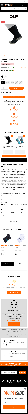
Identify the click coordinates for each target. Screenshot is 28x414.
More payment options (6, 92)
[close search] (26, 8)
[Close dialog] (25, 389)
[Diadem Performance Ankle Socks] (7, 238)
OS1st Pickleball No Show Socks (20, 147)
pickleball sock (12, 199)
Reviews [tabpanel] (7, 264)
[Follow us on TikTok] (17, 381)
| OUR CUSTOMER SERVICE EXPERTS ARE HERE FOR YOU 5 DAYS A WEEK (13, 364)
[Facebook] (3, 381)
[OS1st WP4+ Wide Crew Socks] (8, 140)
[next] (24, 1)
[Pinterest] (10, 381)
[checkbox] (12, 136)
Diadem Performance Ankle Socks (7, 249)
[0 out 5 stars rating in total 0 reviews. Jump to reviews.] (24, 67)
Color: (3, 74)
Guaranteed (8, 70)
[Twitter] (21, 381)
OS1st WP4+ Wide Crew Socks (8, 147)
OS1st (3, 55)
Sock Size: (3, 79)
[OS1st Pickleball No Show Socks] (19, 140)
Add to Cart (16, 88)
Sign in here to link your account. (14, 320)
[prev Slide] (1, 364)
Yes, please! (14, 407)
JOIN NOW (13, 323)
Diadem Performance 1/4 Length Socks (20, 249)
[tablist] (14, 264)
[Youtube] (7, 381)
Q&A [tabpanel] (20, 264)
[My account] (22, 5)
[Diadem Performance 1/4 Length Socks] (21, 238)
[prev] (2, 1)
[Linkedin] (24, 381)
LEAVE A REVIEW (14, 292)
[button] (25, 5)
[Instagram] (14, 381)
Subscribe (22, 372)
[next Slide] (25, 364)
